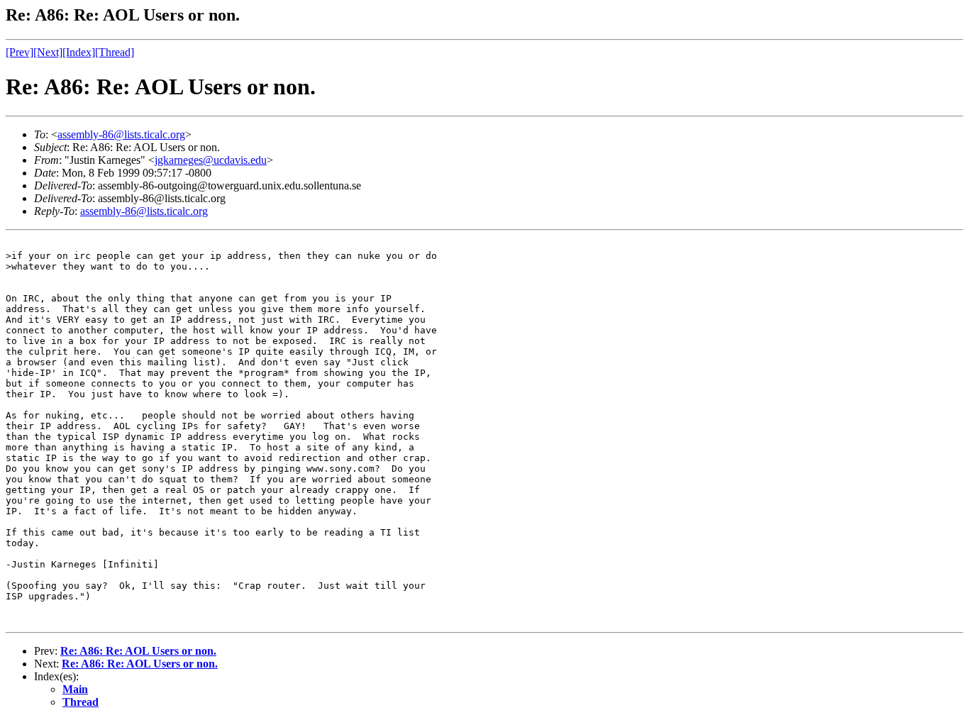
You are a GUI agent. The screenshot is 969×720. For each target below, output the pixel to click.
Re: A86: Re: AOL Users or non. (138, 651)
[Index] (78, 52)
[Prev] (19, 52)
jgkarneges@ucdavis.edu (211, 160)
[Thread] (114, 52)
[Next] (47, 52)
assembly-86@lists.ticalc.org (121, 134)
